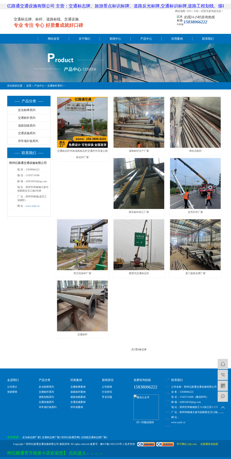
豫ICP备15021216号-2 (112, 444)
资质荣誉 (12, 392)
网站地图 (180, 11)
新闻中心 (115, 38)
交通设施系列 (26, 133)
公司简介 (12, 386)
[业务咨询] (223, 364)
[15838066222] (223, 375)
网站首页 (53, 38)
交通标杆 (82, 334)
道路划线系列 (26, 125)
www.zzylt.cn (33, 206)
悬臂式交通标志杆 (139, 273)
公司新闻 (107, 386)
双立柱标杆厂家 (82, 273)
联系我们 (208, 38)
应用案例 (177, 38)
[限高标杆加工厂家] (139, 183)
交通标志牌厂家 (51, 437)
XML (196, 11)
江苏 (167, 379)
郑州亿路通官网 (70, 437)
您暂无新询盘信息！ (212, 11)
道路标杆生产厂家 (139, 151)
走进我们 (13, 380)
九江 (167, 386)
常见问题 (107, 397)
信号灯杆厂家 (195, 212)
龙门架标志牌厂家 (195, 273)
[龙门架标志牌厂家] (195, 244)
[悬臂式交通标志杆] (139, 244)
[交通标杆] (82, 305)
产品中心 (146, 38)
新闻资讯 (108, 380)
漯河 (167, 411)
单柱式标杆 (195, 151)
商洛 (167, 393)
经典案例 (76, 380)
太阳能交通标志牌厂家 (93, 437)
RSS (189, 11)
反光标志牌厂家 (31, 437)
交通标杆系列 (26, 117)
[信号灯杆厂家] (195, 183)
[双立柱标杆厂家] (82, 244)
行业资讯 (107, 392)
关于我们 (84, 38)
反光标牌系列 (26, 110)
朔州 (167, 426)
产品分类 (44, 380)
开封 (167, 419)
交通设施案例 (78, 402)
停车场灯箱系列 (28, 140)
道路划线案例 (78, 397)
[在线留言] (223, 396)
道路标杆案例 (78, 392)
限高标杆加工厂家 (139, 212)
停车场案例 (76, 407)
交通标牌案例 (78, 386)
